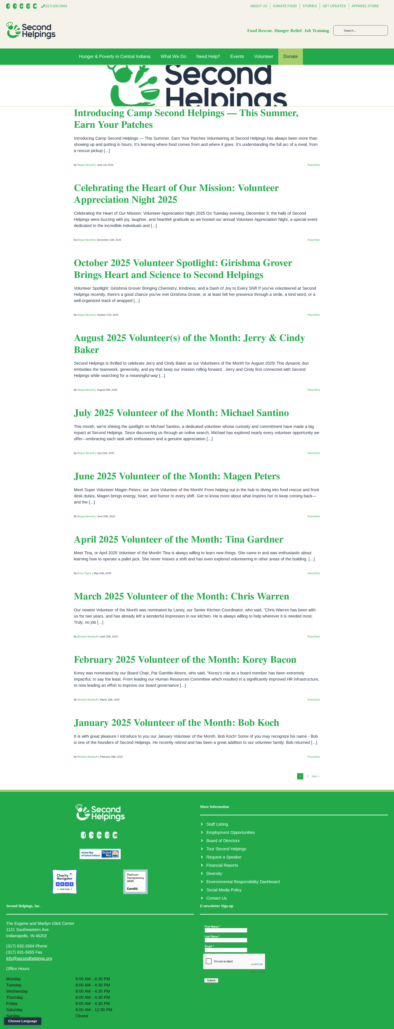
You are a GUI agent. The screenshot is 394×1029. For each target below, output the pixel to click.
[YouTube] (36, 6)
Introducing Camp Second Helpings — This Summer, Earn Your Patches (186, 118)
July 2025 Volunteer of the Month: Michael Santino (181, 412)
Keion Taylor (84, 573)
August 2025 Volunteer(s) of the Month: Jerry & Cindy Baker (189, 343)
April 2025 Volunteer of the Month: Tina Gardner (178, 538)
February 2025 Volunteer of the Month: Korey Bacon (185, 659)
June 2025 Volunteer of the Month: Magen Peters (177, 475)
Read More (314, 165)
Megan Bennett (85, 165)
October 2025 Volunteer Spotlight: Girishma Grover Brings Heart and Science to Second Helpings (183, 268)
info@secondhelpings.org (29, 958)
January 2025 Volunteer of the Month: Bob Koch (176, 722)
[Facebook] (9, 6)
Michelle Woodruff (87, 636)
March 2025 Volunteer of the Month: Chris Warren (181, 595)
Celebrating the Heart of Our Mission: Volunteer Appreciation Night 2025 (176, 193)
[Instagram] (29, 6)
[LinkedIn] (23, 6)
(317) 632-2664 (56, 6)
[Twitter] (16, 6)
